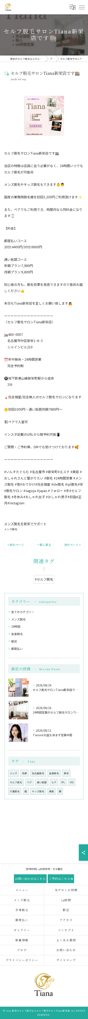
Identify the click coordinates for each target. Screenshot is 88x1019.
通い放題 (42, 782)
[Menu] (81, 7)
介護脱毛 (15, 791)
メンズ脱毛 (10, 529)
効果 (24, 773)
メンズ (13, 773)
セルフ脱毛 (16, 782)
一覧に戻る (44, 545)
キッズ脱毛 (38, 791)
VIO (72, 782)
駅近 (14, 641)
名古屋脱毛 (38, 773)
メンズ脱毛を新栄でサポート (25, 523)
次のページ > (72, 545)
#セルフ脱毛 (44, 579)
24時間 (15, 626)
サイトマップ (66, 960)
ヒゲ (54, 782)
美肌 (51, 791)
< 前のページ (15, 545)
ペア (29, 782)
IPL (63, 782)
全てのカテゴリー (22, 612)
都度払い (17, 649)
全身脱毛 (17, 634)
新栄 (66, 773)
